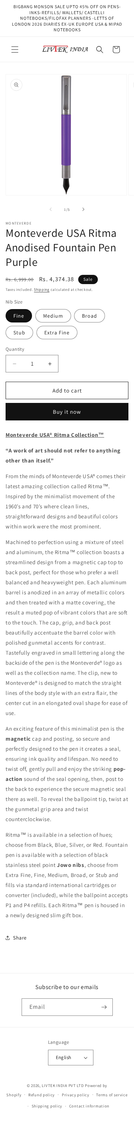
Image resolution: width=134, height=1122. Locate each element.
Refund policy (41, 1094)
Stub (19, 332)
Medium (53, 315)
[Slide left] (50, 209)
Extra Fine (57, 332)
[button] (15, 49)
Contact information (89, 1106)
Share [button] (20, 937)
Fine (18, 315)
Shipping (42, 289)
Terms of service (111, 1094)
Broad (89, 315)
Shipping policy (47, 1106)
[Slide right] (83, 209)
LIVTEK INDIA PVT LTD (63, 1085)
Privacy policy (75, 1094)
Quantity (15, 349)
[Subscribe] (104, 1007)
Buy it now (67, 411)
